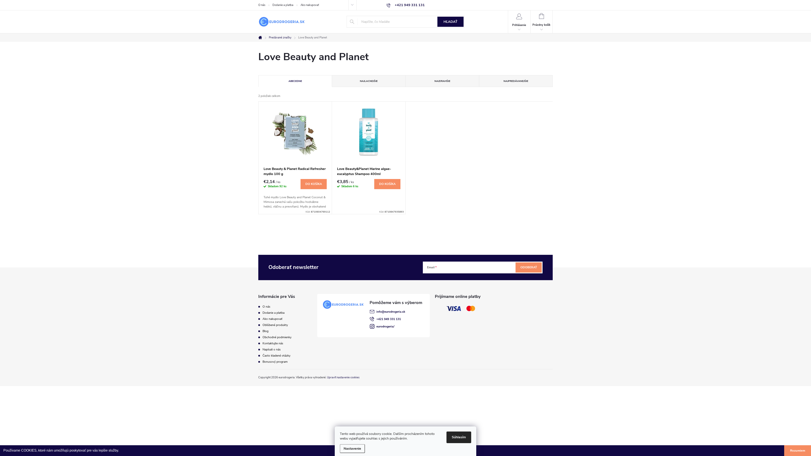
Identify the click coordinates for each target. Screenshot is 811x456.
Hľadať (450, 21)
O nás (261, 5)
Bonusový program (275, 362)
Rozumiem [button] (797, 450)
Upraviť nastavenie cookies (343, 377)
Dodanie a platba (282, 5)
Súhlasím (459, 437)
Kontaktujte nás (273, 343)
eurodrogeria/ (385, 326)
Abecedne (295, 81)
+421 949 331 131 (388, 319)
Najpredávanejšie (515, 81)
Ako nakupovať (310, 5)
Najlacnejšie (369, 81)
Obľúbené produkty (275, 325)
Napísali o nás (272, 349)
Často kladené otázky (276, 356)
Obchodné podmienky (277, 337)
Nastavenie (352, 448)
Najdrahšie (442, 81)
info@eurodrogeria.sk (390, 312)
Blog (265, 331)
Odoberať (528, 267)
